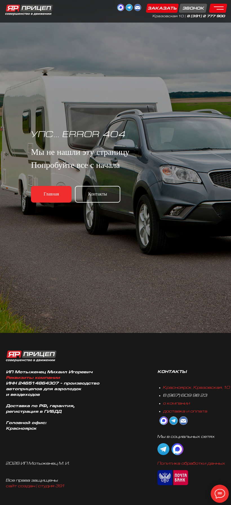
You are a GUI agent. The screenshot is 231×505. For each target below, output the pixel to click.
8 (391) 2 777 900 (206, 16)
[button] (176, 8)
